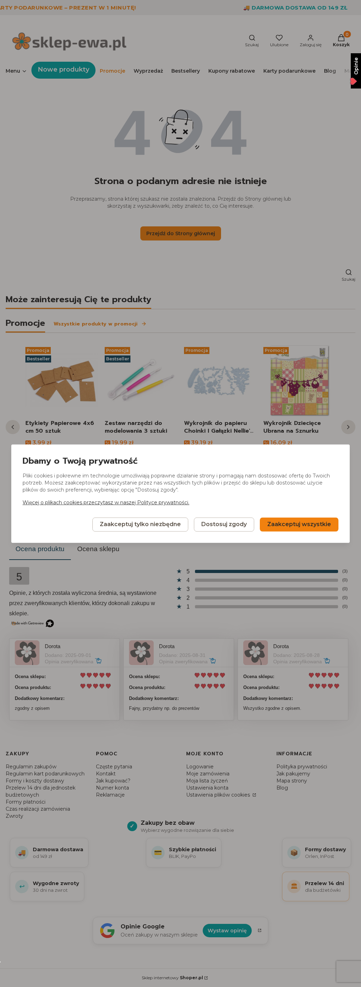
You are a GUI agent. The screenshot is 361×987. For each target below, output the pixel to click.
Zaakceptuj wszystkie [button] (299, 524)
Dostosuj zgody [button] (224, 524)
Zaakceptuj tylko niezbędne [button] (140, 524)
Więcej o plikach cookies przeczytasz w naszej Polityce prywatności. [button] (106, 502)
